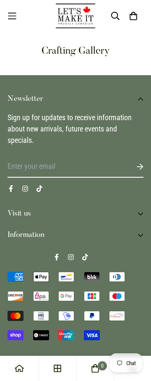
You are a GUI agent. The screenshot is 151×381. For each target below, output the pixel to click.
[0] (95, 368)
